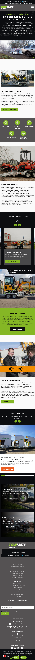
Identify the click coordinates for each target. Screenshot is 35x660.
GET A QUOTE (9, 527)
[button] (15, 421)
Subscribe (5, 613)
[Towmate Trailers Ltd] (7, 7)
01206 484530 (28, 3)
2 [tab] (33, 57)
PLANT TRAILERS (17, 564)
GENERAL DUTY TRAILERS (17, 566)
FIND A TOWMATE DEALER (12, 499)
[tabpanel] (17, 49)
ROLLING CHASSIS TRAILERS (17, 571)
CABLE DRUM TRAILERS (17, 573)
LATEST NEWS (17, 596)
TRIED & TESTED (18, 587)
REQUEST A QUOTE (19, 552)
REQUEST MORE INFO (9, 110)
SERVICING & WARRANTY (17, 595)
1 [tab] (31, 57)
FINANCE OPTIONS (17, 593)
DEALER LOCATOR (17, 583)
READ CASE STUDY (7, 469)
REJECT (16, 657)
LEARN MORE (17, 329)
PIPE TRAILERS (17, 568)
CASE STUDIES (17, 589)
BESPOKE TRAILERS (17, 575)
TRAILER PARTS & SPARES (17, 577)
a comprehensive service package (15, 194)
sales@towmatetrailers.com (14, 3)
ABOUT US (7, 402)
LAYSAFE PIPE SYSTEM (17, 570)
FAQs (17, 591)
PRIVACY (23, 657)
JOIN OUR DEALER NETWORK (17, 585)
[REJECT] (33, 655)
